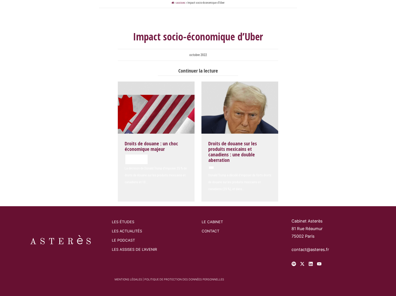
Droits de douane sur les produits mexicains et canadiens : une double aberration (232, 152)
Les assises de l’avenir (134, 249)
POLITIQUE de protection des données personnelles (184, 279)
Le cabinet (168, 11)
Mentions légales (128, 279)
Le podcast (123, 240)
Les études (201, 11)
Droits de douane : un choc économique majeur (151, 146)
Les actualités (127, 231)
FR (348, 11)
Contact (232, 11)
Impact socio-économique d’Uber (198, 36)
